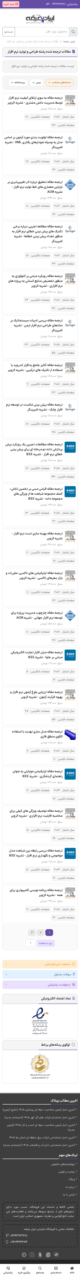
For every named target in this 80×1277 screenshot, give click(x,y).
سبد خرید (9, 4)
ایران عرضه (69, 42)
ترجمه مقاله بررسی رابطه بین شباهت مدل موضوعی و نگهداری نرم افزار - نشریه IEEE (36, 853)
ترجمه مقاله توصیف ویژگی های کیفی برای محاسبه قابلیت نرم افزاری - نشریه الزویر (36, 813)
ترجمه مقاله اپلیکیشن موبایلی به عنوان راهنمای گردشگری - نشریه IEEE (38, 774)
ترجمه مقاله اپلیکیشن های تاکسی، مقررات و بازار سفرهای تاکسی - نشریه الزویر (34, 576)
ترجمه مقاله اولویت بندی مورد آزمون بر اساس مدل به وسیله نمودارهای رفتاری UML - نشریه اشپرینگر (33, 142)
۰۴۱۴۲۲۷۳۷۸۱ (18, 1236)
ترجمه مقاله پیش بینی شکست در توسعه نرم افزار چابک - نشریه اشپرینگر (34, 407)
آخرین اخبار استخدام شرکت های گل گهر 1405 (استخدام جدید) (40, 1118)
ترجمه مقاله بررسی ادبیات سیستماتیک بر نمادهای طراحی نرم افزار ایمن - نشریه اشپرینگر (36, 325)
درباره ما (70, 1187)
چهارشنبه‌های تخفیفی (63, 1164)
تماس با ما (69, 1195)
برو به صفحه (45, 943)
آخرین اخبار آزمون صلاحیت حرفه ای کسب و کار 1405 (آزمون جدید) (41, 1127)
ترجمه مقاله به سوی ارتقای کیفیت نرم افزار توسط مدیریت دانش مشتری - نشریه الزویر (35, 100)
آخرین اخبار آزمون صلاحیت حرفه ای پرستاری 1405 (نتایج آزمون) (39, 1110)
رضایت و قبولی (66, 1172)
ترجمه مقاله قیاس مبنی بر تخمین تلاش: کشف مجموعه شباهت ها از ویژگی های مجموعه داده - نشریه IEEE (36, 494)
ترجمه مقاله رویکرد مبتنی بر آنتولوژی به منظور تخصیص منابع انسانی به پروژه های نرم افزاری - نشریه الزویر (35, 281)
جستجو (8, 32)
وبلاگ (72, 1179)
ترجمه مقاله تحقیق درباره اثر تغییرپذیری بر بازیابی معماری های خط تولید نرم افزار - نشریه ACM (35, 187)
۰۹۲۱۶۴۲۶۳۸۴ (18, 1242)
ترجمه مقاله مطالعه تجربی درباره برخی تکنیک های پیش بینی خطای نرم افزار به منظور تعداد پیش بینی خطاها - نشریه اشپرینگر (37, 234)
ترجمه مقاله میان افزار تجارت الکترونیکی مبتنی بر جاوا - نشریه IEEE (37, 655)
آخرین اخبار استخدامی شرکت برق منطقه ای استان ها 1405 (42, 1138)
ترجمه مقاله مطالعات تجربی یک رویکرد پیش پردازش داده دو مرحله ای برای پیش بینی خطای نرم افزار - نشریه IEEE (34, 449)
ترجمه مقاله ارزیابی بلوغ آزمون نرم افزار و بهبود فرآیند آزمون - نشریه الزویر (36, 695)
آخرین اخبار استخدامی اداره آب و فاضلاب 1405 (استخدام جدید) (39, 1145)
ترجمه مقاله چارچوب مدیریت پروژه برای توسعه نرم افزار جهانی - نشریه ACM (37, 615)
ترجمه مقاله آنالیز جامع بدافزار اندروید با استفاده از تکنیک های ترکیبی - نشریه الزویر (35, 368)
